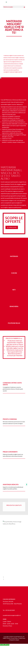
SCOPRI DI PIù (12, 227)
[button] (14, 577)
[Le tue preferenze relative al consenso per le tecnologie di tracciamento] (26, 484)
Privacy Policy (14, 638)
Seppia (17, 640)
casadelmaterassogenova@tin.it (12, 615)
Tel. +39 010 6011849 (9, 610)
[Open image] (14, 534)
